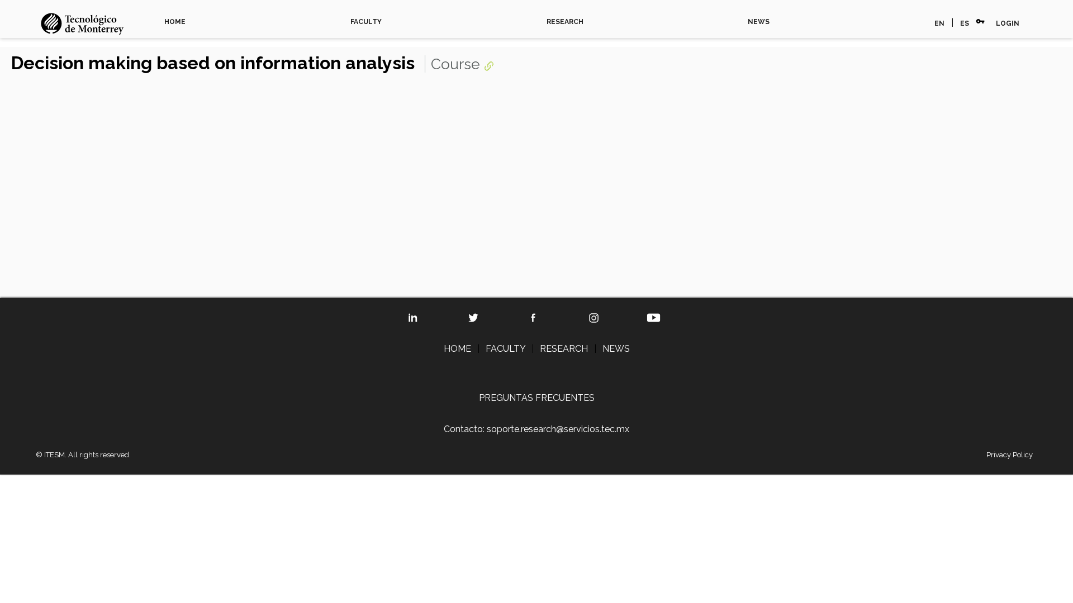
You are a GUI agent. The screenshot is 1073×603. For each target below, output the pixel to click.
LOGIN (1007, 23)
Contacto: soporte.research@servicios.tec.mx (536, 429)
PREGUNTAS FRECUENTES (537, 398)
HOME (175, 22)
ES (964, 23)
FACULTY (366, 22)
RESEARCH (565, 22)
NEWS (759, 22)
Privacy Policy (1009, 455)
